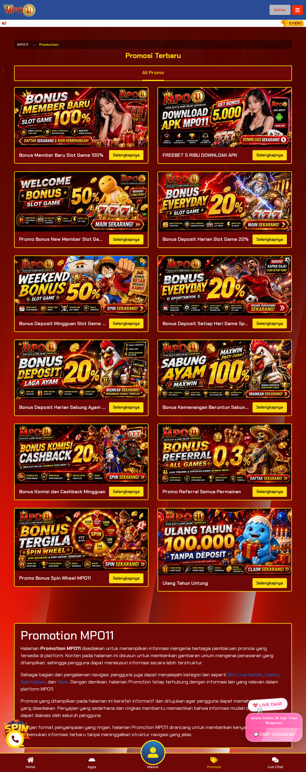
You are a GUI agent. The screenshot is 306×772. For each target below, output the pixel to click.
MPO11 (22, 44)
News (62, 682)
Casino (271, 674)
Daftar (280, 9)
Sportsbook (33, 682)
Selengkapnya (126, 155)
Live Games (250, 674)
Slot (231, 674)
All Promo (153, 72)
